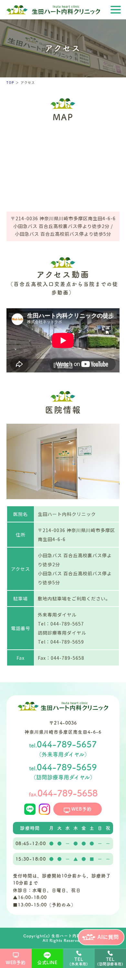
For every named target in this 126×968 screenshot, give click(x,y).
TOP (10, 82)
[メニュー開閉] (115, 10)
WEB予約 (16, 962)
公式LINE (47, 962)
